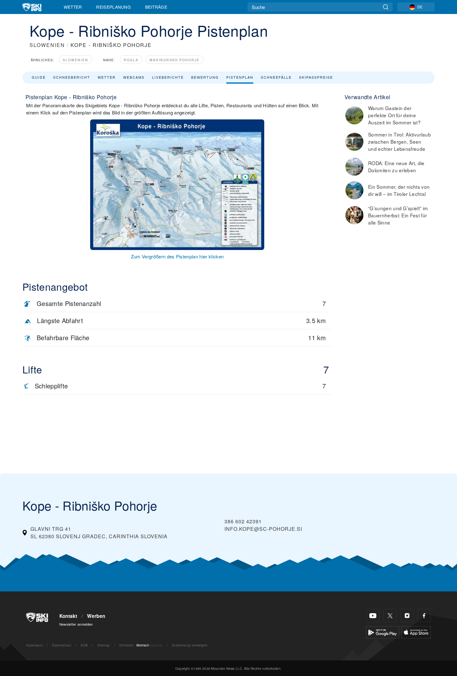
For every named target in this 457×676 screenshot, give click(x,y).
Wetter (73, 7)
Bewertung (205, 77)
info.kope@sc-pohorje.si (263, 528)
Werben (96, 616)
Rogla (131, 60)
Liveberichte (168, 77)
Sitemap (103, 645)
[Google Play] (382, 631)
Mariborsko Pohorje (175, 60)
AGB (84, 645)
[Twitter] (390, 615)
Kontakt (68, 616)
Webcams (134, 77)
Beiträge (156, 7)
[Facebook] (424, 615)
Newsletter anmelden (76, 624)
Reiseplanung (113, 7)
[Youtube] (373, 615)
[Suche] (386, 7)
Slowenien (75, 60)
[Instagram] (407, 615)
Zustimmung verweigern (190, 645)
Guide (39, 77)
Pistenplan (239, 77)
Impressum (34, 645)
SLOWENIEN (47, 45)
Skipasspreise (316, 77)
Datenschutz (61, 645)
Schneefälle (276, 77)
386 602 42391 (243, 521)
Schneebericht (71, 77)
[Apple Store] (416, 631)
